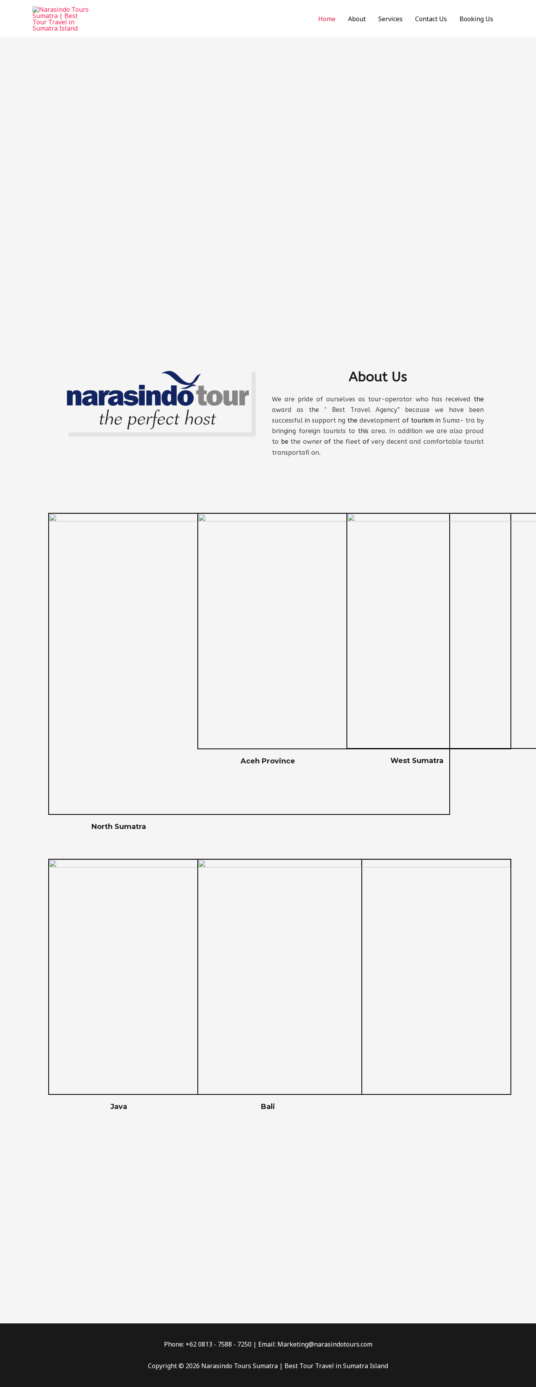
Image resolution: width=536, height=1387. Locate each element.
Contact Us (431, 19)
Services (390, 19)
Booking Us (476, 19)
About (357, 19)
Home (326, 19)
